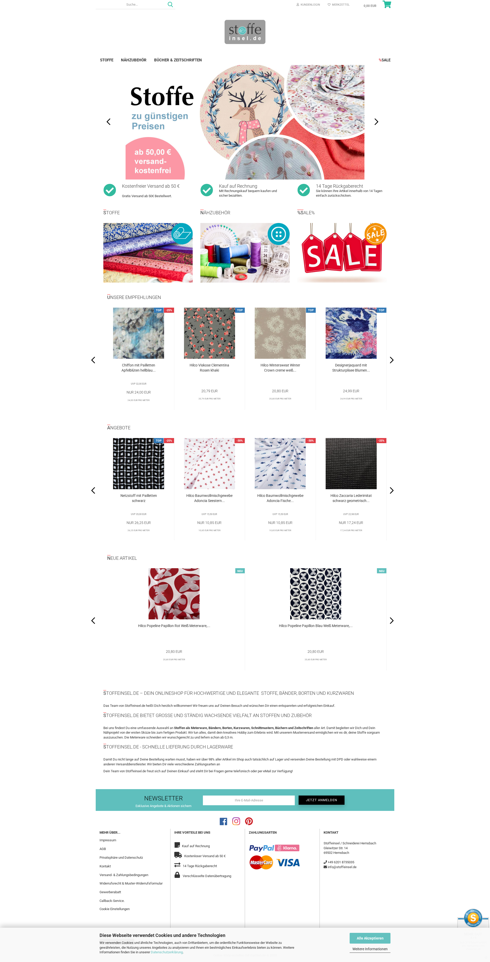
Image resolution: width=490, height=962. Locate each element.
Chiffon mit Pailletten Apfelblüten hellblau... (138, 367)
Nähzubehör (133, 60)
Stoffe (106, 60)
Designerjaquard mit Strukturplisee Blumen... (351, 367)
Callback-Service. (112, 901)
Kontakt (105, 866)
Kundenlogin (309, 4)
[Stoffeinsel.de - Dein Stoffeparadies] (245, 32)
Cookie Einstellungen (115, 909)
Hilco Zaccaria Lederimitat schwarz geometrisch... (351, 498)
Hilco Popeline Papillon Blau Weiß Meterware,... (316, 626)
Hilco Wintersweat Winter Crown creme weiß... (280, 367)
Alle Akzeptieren (370, 938)
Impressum (108, 840)
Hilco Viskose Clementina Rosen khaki (209, 367)
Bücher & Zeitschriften (178, 60)
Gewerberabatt (110, 892)
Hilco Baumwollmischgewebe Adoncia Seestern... (209, 498)
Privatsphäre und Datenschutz (121, 857)
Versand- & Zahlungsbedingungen (124, 875)
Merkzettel (340, 4)
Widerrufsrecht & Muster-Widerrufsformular (131, 883)
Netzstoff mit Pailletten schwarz (138, 498)
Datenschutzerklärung (167, 952)
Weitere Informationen (370, 949)
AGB (103, 849)
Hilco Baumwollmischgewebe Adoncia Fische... (280, 498)
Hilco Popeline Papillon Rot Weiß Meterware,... (174, 626)
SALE (384, 60)
